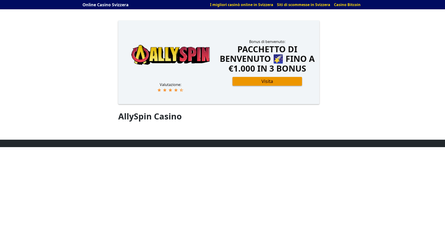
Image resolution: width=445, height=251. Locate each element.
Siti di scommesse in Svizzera (303, 4)
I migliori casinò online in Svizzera (241, 4)
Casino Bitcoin (347, 4)
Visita (267, 81)
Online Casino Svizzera (106, 4)
